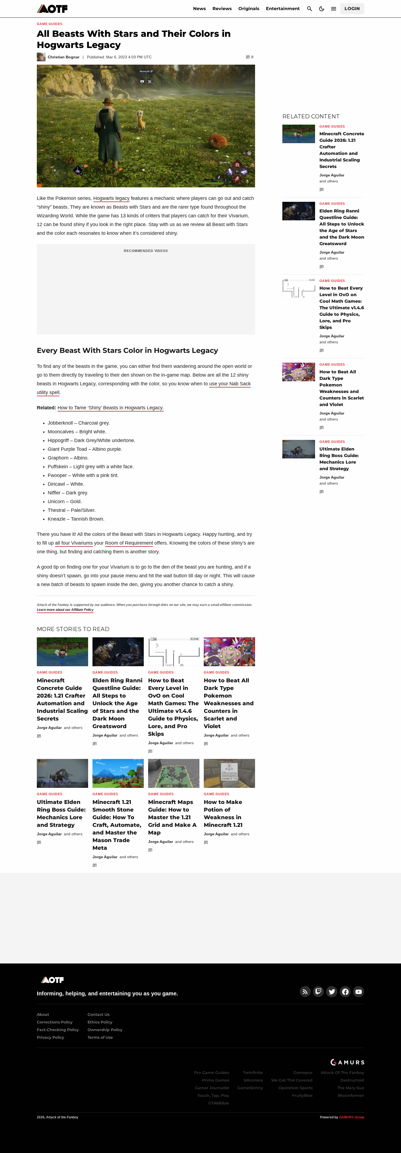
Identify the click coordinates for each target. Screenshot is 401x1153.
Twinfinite (253, 1072)
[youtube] (358, 991)
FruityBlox (302, 1095)
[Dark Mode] (321, 8)
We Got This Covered (292, 1080)
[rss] (305, 991)
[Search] (309, 8)
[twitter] (331, 991)
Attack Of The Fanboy (342, 1072)
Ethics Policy (100, 1022)
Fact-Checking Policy (58, 1029)
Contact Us (98, 1014)
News (199, 8)
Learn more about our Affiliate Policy (65, 610)
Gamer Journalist (212, 1087)
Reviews (222, 8)
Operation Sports (296, 1087)
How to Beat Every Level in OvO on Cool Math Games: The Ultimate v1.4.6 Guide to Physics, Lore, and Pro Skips (341, 308)
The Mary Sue (350, 1087)
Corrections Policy (55, 1022)
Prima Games (215, 1080)
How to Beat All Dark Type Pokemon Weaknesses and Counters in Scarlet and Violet (229, 703)
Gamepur (303, 1072)
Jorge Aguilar (49, 727)
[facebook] (345, 991)
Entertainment (283, 8)
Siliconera (253, 1080)
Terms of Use (100, 1037)
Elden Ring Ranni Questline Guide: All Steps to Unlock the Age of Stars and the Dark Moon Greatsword (117, 703)
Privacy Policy (50, 1037)
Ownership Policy (105, 1029)
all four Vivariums (74, 543)
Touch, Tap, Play (213, 1095)
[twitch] (318, 991)
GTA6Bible (218, 1103)
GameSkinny (250, 1087)
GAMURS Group (351, 1117)
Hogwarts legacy (111, 198)
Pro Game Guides (211, 1072)
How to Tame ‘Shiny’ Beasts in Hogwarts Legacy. (111, 407)
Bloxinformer (351, 1095)
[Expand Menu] (333, 8)
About (43, 1014)
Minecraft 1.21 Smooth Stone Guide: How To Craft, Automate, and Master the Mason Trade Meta (116, 825)
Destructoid (352, 1080)
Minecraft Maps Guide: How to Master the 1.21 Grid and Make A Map (172, 817)
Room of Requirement (129, 543)
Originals (248, 8)
